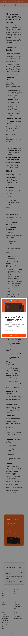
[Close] (25, 299)
